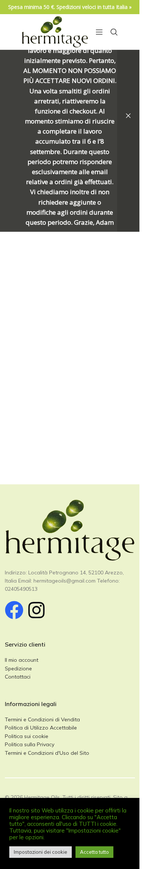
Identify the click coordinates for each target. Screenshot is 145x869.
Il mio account (21, 660)
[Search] (114, 32)
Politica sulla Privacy (29, 744)
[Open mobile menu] (99, 32)
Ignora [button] (128, 116)
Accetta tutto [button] (94, 852)
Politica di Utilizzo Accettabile (41, 727)
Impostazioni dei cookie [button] (40, 852)
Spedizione (18, 668)
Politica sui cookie (26, 736)
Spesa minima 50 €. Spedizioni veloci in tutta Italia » (70, 6)
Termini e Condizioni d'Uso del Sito (47, 753)
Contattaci (17, 676)
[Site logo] (55, 31)
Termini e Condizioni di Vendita (42, 719)
